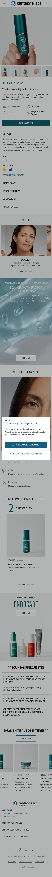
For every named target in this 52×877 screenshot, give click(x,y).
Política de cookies (25, 862)
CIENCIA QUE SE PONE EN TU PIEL (15, 830)
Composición (9, 199)
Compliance (39, 862)
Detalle (7, 134)
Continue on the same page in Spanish (25, 454)
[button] (21, 271)
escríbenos (7, 810)
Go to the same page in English (26, 445)
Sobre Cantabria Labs (12, 823)
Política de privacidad (36, 856)
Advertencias (10, 207)
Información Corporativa (26, 867)
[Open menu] (4, 3)
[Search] (47, 3)
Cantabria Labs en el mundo (15, 837)
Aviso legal (12, 862)
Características (12, 191)
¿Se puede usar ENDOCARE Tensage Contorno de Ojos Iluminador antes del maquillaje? (23, 712)
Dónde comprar (26, 123)
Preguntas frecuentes (13, 175)
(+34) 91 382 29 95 (8, 817)
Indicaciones (10, 183)
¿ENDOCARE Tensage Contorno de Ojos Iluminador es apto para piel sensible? (24, 699)
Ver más (26, 358)
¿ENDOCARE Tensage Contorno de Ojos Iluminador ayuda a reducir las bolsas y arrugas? (25, 679)
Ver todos (26, 738)
